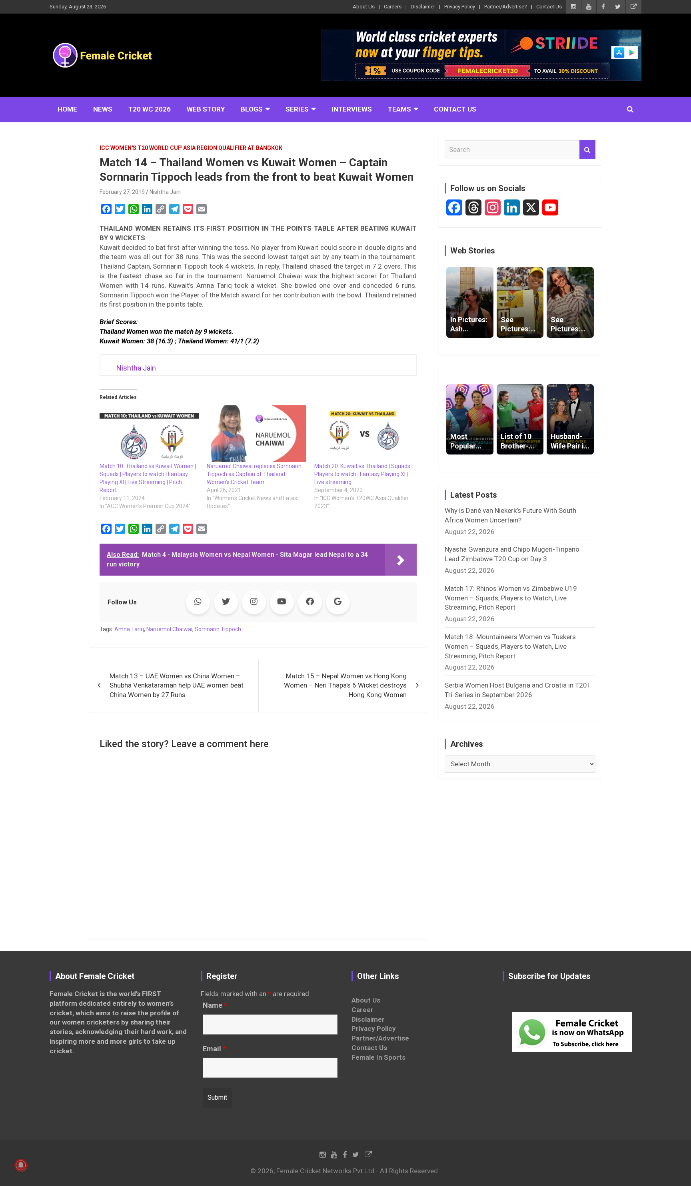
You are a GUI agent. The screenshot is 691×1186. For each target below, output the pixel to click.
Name (215, 1005)
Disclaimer (423, 7)
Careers (392, 7)
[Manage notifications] (20, 1165)
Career (362, 1010)
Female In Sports (378, 1057)
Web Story (206, 109)
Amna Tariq (129, 629)
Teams (399, 109)
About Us (364, 7)
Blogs (252, 109)
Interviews (352, 109)
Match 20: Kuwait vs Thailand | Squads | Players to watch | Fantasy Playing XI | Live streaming (363, 474)
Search (587, 149)
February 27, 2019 (122, 192)
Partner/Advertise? (505, 7)
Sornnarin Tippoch (218, 629)
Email (214, 1049)
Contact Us (549, 7)
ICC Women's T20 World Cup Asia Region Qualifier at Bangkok (191, 148)
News (102, 109)
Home (67, 109)
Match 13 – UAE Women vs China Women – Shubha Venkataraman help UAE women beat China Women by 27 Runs (177, 685)
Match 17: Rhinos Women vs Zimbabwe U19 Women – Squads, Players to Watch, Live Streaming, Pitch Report (511, 598)
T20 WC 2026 (149, 109)
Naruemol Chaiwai (169, 629)
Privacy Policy (459, 7)
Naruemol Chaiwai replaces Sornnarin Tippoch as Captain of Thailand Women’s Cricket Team (254, 474)
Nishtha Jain (165, 192)
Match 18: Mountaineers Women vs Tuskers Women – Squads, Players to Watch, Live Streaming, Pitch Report (510, 646)
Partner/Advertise (380, 1038)
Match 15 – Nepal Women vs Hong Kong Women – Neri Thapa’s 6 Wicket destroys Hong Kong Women (345, 685)
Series (297, 109)
